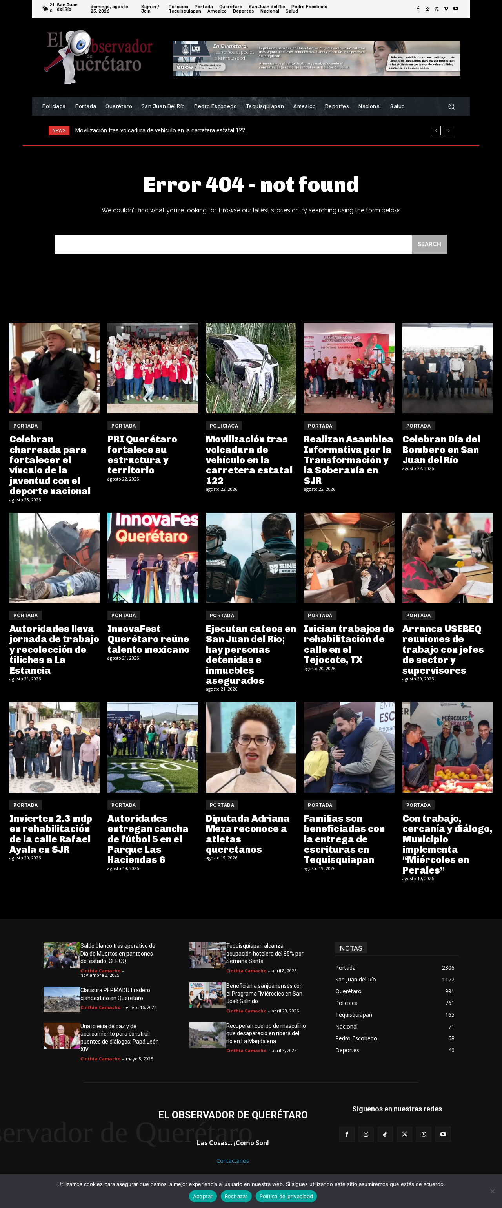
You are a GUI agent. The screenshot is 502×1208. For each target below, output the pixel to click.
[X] (437, 9)
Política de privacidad (286, 1196)
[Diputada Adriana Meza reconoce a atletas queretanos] (251, 747)
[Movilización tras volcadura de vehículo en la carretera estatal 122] (251, 368)
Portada (25, 426)
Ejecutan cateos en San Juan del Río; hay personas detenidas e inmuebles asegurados (251, 654)
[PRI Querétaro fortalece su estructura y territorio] (152, 368)
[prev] (436, 130)
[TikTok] (385, 1134)
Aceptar (203, 1196)
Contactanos (232, 1160)
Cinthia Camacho (100, 971)
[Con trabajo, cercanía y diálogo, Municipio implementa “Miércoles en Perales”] (447, 747)
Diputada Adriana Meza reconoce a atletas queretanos (248, 834)
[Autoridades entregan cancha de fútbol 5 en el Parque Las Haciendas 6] (152, 747)
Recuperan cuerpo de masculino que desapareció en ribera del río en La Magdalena (266, 1033)
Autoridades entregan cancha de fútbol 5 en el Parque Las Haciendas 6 (148, 839)
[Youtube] (455, 9)
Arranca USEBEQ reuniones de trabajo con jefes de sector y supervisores (443, 649)
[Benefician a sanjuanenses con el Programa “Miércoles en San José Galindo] (207, 995)
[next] (448, 130)
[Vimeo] (446, 9)
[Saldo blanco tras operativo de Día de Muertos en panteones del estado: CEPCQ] (62, 955)
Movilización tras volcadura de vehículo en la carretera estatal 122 (249, 459)
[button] (451, 106)
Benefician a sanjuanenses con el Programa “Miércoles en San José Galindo (264, 993)
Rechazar (236, 1196)
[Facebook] (418, 9)
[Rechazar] (492, 1191)
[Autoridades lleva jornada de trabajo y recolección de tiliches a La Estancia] (54, 558)
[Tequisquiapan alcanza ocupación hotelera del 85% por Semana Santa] (207, 955)
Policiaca (224, 426)
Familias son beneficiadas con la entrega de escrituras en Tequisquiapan (344, 839)
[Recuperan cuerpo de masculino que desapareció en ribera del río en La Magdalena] (207, 1035)
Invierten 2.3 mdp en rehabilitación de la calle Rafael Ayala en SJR (50, 834)
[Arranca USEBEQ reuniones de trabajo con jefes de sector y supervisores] (447, 558)
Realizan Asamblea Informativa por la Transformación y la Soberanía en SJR (173, 130)
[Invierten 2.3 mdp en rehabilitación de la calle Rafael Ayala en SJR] (54, 747)
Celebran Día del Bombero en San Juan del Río (441, 449)
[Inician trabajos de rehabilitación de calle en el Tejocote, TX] (349, 558)
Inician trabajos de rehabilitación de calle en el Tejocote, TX (349, 644)
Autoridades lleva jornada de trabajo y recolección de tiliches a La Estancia (54, 649)
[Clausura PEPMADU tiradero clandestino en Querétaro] (62, 999)
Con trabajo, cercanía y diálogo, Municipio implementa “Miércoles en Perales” (447, 844)
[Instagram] (427, 9)
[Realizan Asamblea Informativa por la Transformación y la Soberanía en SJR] (349, 368)
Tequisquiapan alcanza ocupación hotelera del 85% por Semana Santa (265, 953)
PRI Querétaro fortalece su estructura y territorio (142, 454)
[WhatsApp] (423, 1134)
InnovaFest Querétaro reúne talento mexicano (148, 639)
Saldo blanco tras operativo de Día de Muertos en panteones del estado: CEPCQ (117, 953)
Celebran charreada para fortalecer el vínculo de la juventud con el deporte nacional (50, 465)
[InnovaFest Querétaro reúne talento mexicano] (152, 558)
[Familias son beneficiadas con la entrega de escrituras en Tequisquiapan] (349, 747)
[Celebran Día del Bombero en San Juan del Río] (447, 368)
